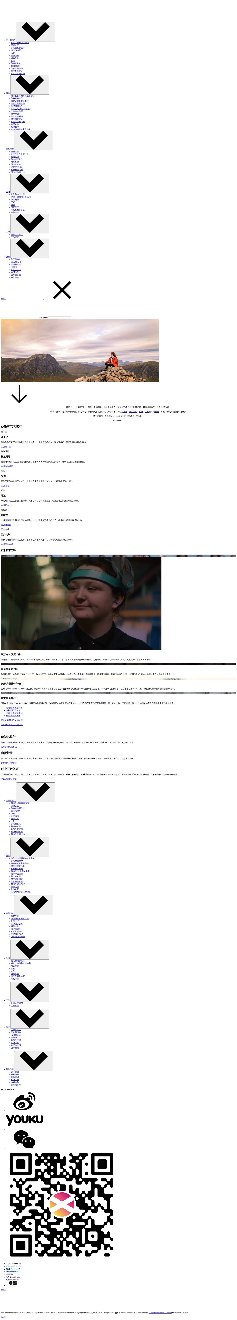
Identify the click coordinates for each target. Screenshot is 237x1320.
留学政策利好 (17, 116)
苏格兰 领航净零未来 (20, 43)
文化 (13, 61)
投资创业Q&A (17, 170)
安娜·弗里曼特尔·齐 (14, 713)
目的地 (14, 267)
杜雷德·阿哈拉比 (13, 716)
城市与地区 (16, 50)
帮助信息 (10, 1069)
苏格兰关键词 (17, 68)
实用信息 (15, 272)
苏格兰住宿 (16, 270)
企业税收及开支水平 (20, 154)
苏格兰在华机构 (18, 74)
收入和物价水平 (18, 194)
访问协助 (15, 1082)
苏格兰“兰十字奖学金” (20, 109)
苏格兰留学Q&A (18, 122)
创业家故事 (16, 164)
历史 (13, 53)
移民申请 (15, 212)
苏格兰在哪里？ (18, 48)
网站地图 (15, 1074)
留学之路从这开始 (9, 747)
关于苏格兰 (16, 259)
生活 (141, 412)
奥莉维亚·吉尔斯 (13, 710)
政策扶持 (15, 157)
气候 (13, 202)
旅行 (157, 412)
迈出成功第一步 (18, 172)
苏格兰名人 (16, 63)
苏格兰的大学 (17, 98)
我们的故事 (16, 66)
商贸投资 (133, 412)
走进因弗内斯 (7, 544)
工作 (147, 412)
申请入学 (15, 124)
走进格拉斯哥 (7, 466)
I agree (3, 1317)
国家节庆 (15, 207)
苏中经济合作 (17, 159)
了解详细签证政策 (9, 779)
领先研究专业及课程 (20, 101)
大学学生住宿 (17, 111)
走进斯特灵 (6, 525)
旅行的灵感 (16, 275)
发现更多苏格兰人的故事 (12, 720)
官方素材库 (16, 1085)
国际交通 (15, 199)
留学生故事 (16, 114)
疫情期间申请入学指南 (21, 129)
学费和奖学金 (17, 106)
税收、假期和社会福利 (21, 197)
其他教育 (15, 127)
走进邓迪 (5, 505)
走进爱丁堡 (6, 447)
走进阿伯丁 (6, 486)
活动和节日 (16, 264)
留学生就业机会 (18, 103)
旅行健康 (15, 277)
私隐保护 (15, 1080)
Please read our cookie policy (160, 1313)
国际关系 (15, 58)
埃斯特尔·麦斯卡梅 (14, 708)
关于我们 (15, 1072)
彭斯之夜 (15, 45)
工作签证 (15, 237)
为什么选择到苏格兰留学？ (23, 96)
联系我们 (15, 1077)
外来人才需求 (17, 235)
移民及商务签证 (18, 210)
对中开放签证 (17, 71)
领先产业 (15, 151)
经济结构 (15, 56)
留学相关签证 (17, 119)
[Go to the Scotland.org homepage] (19, 19)
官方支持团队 (17, 167)
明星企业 (15, 162)
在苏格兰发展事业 (9, 763)
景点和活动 (16, 262)
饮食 (13, 205)
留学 (125, 412)
